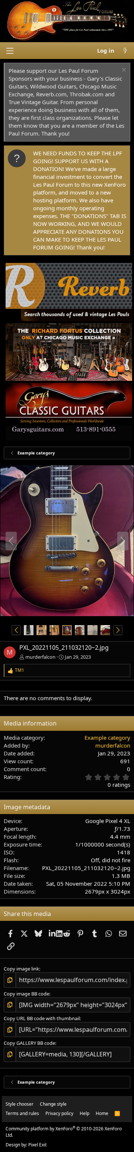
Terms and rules (22, 1113)
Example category (107, 737)
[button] (9, 51)
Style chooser (20, 1104)
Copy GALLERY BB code (29, 1043)
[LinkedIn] (52, 933)
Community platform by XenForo (64, 1131)
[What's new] (125, 51)
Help (84, 1113)
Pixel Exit (37, 1145)
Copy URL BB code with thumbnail (42, 1018)
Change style (53, 1104)
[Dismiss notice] (123, 71)
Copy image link (21, 968)
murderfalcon (40, 656)
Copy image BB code (26, 993)
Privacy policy (59, 1113)
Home (102, 1113)
